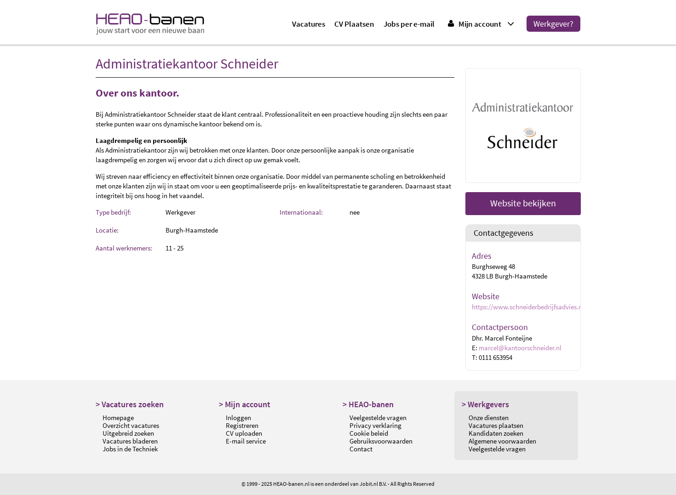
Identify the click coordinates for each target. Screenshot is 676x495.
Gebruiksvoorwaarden (380, 441)
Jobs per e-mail (409, 24)
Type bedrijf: (113, 212)
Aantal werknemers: (124, 248)
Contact (360, 449)
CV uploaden (244, 433)
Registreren (242, 425)
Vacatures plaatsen (496, 425)
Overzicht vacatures (131, 425)
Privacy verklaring (375, 425)
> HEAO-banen (368, 404)
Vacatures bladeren (130, 441)
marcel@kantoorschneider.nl (520, 347)
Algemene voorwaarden (502, 441)
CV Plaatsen (354, 24)
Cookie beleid (368, 433)
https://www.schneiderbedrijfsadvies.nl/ (529, 306)
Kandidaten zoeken (496, 433)
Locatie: (107, 230)
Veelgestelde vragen (378, 417)
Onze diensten (489, 417)
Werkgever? (553, 23)
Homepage (118, 417)
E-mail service (246, 441)
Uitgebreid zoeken (128, 433)
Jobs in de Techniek (130, 449)
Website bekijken (523, 203)
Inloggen (238, 417)
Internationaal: (301, 212)
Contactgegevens (503, 233)
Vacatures (308, 24)
